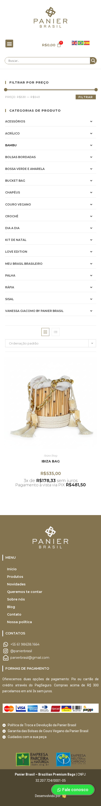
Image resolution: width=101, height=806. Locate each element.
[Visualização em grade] (45, 332)
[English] (75, 42)
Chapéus (12, 192)
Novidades (16, 584)
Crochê (11, 216)
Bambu (11, 145)
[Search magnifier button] (93, 60)
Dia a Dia (12, 228)
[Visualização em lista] (56, 332)
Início (12, 569)
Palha (10, 275)
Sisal (9, 299)
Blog (11, 607)
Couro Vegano (18, 204)
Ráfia (9, 287)
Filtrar (85, 97)
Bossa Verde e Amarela (25, 169)
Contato (14, 614)
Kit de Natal (15, 240)
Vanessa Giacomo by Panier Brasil (34, 311)
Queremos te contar (24, 592)
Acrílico (12, 133)
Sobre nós (16, 599)
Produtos (15, 577)
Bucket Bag (15, 180)
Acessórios (15, 121)
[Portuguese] (81, 42)
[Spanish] (87, 42)
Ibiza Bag (50, 455)
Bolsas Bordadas (20, 157)
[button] (9, 43)
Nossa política (19, 622)
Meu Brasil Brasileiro (24, 263)
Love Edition (16, 251)
